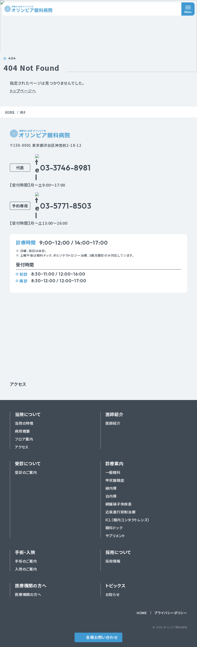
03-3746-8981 (65, 167)
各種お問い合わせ (101, 637)
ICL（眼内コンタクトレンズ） (127, 519)
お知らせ (112, 594)
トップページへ (23, 91)
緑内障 (111, 488)
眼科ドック (114, 527)
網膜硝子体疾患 (118, 503)
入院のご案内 (26, 568)
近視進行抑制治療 (120, 511)
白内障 (111, 496)
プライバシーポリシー (170, 612)
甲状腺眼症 (114, 480)
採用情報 (113, 561)
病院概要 (22, 431)
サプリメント (115, 535)
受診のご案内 (26, 472)
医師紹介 (113, 423)
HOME (142, 612)
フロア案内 (24, 438)
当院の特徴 (24, 423)
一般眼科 (113, 472)
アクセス (18, 384)
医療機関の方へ (28, 594)
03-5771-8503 (65, 206)
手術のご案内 (26, 561)
